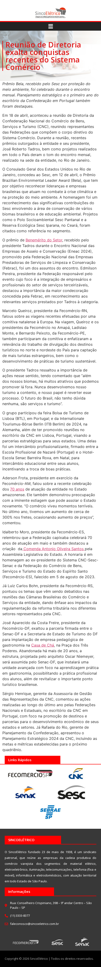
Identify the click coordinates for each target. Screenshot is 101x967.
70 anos (17, 489)
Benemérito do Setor (44, 240)
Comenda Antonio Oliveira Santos (53, 548)
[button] (50, 26)
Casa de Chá (42, 645)
